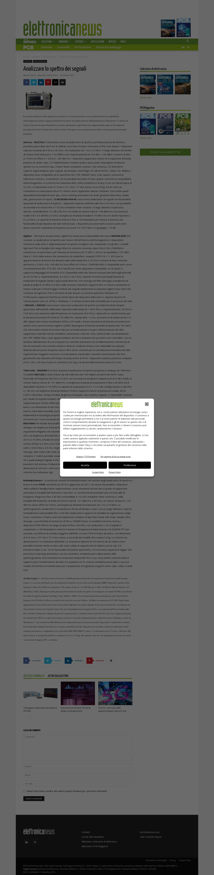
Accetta (85, 465)
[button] (146, 404)
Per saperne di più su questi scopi (116, 456)
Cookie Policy (98, 472)
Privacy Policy (115, 472)
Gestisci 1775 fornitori (86, 456)
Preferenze (130, 465)
